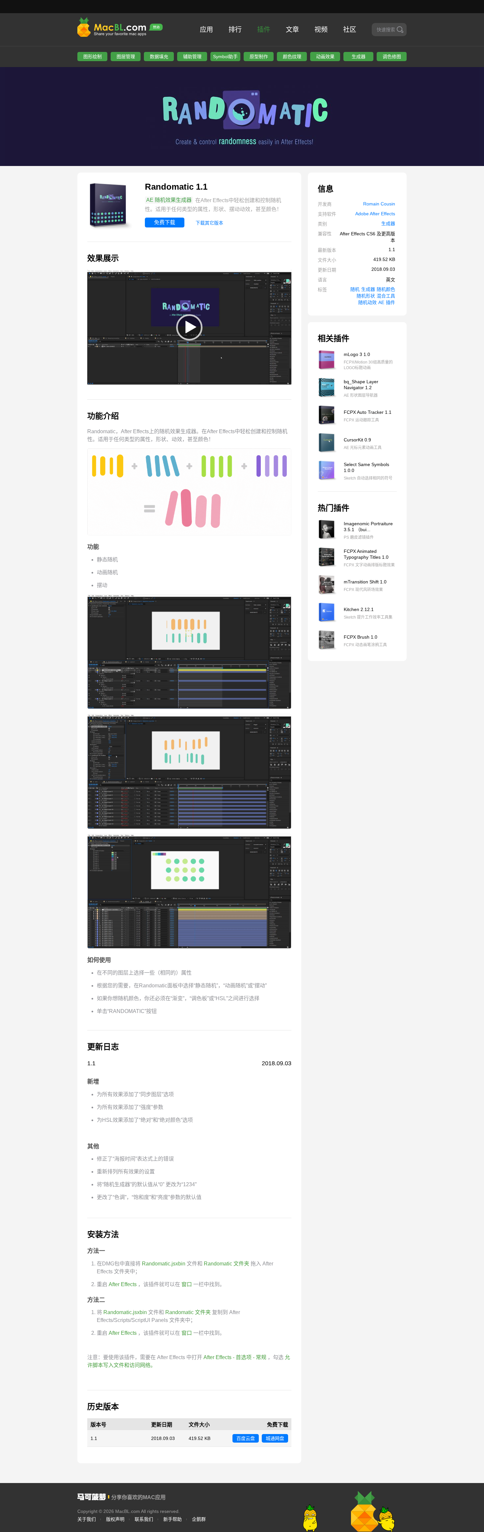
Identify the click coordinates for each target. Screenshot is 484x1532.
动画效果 (325, 56)
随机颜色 (386, 289)
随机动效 (367, 302)
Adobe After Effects (375, 213)
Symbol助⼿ (225, 56)
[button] (189, 327)
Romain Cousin (379, 203)
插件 (263, 29)
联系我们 (144, 1519)
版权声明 (115, 1519)
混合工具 (386, 295)
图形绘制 (92, 56)
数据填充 (159, 56)
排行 (235, 29)
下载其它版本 (209, 222)
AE (381, 302)
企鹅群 (199, 1519)
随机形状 (366, 295)
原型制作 (259, 56)
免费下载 (164, 222)
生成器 (358, 56)
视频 (321, 29)
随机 (355, 289)
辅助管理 (192, 56)
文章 (292, 29)
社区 (349, 29)
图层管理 (126, 56)
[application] (189, 327)
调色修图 (392, 56)
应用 (206, 29)
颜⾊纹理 (292, 56)
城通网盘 (275, 1438)
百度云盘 (245, 1438)
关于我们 (86, 1519)
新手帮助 (172, 1519)
